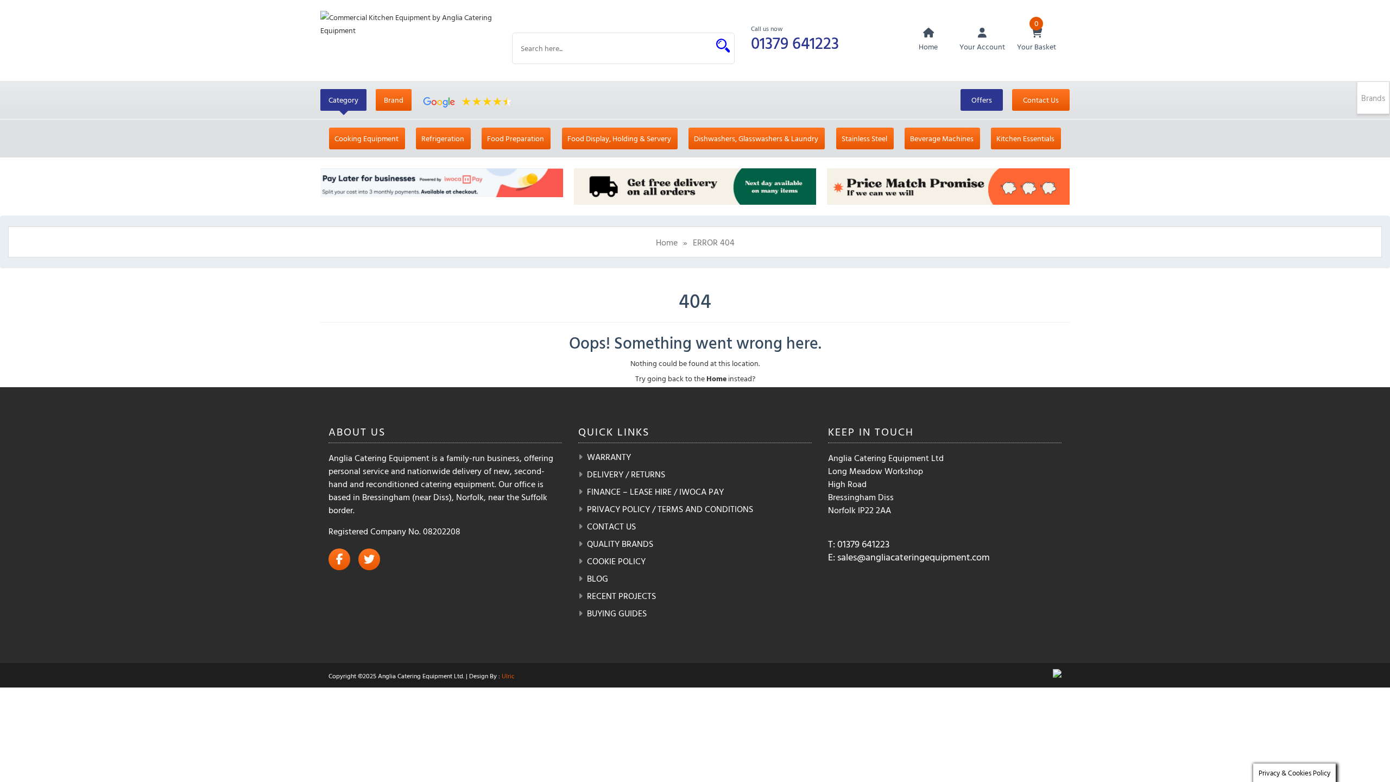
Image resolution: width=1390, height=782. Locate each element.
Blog (597, 578)
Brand (393, 99)
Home (667, 242)
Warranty (609, 456)
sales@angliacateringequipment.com (913, 557)
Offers (981, 99)
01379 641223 (795, 42)
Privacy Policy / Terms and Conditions (670, 508)
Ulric (508, 675)
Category (343, 99)
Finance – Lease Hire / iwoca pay (655, 491)
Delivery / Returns (626, 474)
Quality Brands (620, 543)
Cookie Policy (616, 560)
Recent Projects (621, 595)
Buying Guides (617, 613)
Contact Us (1041, 99)
